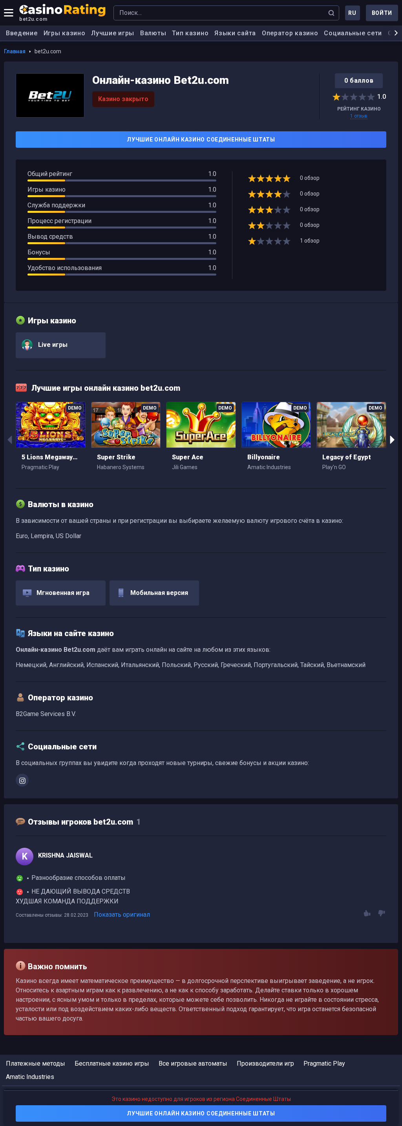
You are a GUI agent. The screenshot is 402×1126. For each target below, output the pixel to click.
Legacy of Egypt (346, 457)
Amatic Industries (30, 1077)
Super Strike (116, 457)
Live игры (52, 344)
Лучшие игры (112, 33)
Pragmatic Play (324, 1063)
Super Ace (187, 457)
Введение (22, 33)
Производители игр (265, 1063)
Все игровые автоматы (193, 1063)
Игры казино (65, 33)
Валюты (153, 33)
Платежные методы (35, 1063)
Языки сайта (235, 33)
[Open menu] (8, 13)
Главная (15, 51)
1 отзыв (358, 116)
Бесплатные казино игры (112, 1063)
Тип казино (190, 33)
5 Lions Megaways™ (51, 457)
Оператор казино (290, 33)
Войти (382, 13)
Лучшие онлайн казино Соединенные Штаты (201, 139)
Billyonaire (263, 457)
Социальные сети (353, 33)
